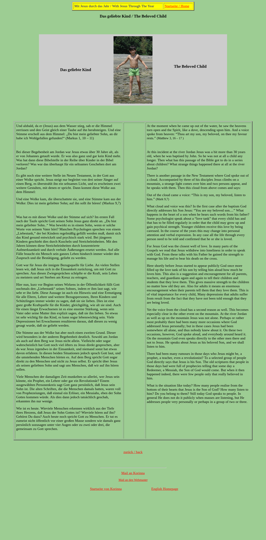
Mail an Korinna (133, 473)
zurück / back (133, 452)
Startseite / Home (177, 6)
